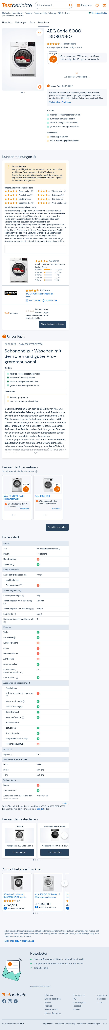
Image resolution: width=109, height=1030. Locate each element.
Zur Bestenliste (20, 853)
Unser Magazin (79, 1002)
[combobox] (51, 5)
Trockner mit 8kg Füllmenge (45, 13)
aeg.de (40, 809)
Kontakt (76, 1009)
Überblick (7, 22)
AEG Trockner (63, 13)
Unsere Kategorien (53, 1013)
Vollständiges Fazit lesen (60, 102)
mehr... (65, 803)
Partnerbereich (51, 1009)
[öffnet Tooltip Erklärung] (34, 156)
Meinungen (20, 22)
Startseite (6, 13)
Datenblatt (43, 22)
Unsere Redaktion (53, 999)
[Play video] (40, 87)
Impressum (48, 1023)
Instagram (102, 995)
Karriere (48, 1006)
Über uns (49, 995)
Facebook (101, 999)
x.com (100, 1002)
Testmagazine (79, 995)
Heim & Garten (17, 13)
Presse (48, 1002)
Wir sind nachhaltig (99, 13)
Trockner (28, 13)
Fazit (32, 22)
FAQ (74, 999)
